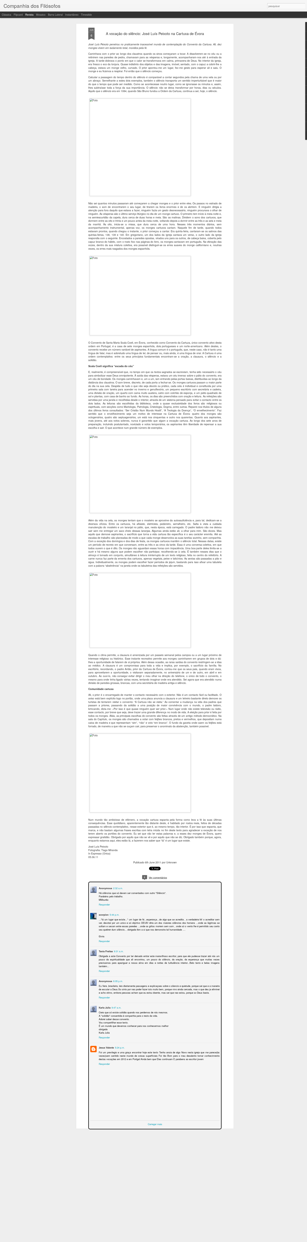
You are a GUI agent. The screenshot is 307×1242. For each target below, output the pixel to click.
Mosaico (40, 14)
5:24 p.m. (119, 1047)
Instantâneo (72, 14)
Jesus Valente (106, 1047)
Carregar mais (155, 1123)
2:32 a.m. (118, 887)
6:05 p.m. (118, 980)
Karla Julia (104, 1007)
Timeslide (86, 14)
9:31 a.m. (118, 951)
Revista (29, 14)
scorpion (103, 914)
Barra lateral (55, 14)
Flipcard (18, 14)
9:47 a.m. (116, 1007)
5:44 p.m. (114, 914)
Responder (103, 904)
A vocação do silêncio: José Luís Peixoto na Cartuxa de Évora (155, 33)
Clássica (6, 14)
